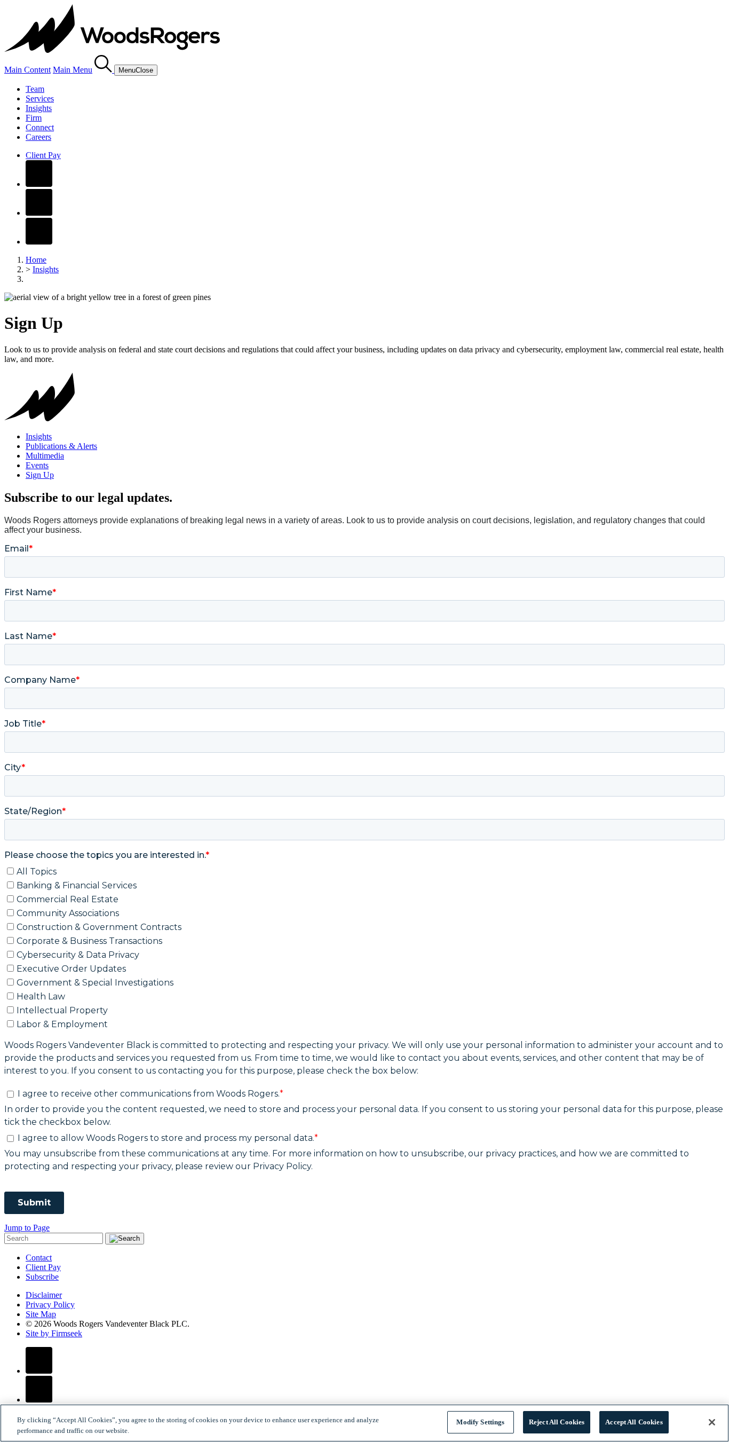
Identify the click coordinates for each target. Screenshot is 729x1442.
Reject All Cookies (556, 1422)
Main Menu (72, 69)
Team (35, 88)
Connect (40, 127)
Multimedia (45, 455)
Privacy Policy (50, 1304)
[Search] (104, 69)
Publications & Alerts (61, 446)
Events (37, 465)
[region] (364, 1423)
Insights (39, 108)
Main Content (27, 69)
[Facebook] (39, 183)
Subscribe (42, 1276)
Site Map (41, 1314)
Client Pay (43, 155)
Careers (38, 136)
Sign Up (40, 474)
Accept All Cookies (633, 1422)
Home (36, 259)
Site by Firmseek (54, 1333)
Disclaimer (44, 1294)
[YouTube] (39, 241)
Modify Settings (480, 1422)
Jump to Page (27, 1227)
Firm (34, 117)
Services (40, 98)
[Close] (712, 1422)
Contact (39, 1257)
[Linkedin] (39, 212)
